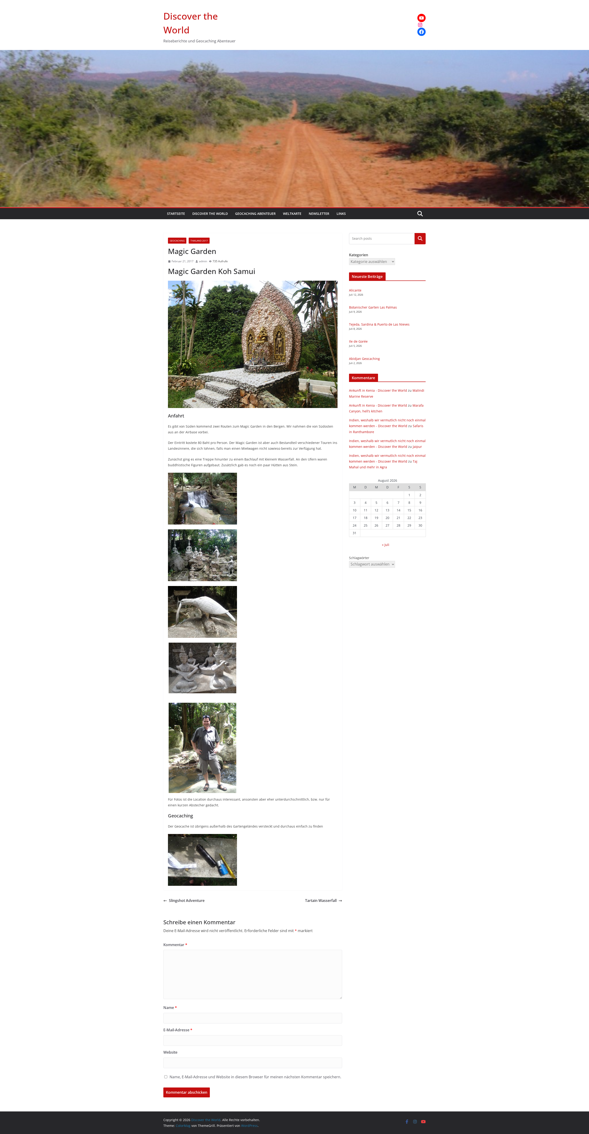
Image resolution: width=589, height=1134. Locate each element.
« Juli (385, 544)
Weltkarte (292, 213)
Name (170, 1007)
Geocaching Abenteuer (255, 213)
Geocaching (177, 240)
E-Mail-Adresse (177, 1029)
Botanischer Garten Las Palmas (373, 307)
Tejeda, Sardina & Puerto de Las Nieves (379, 324)
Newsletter (319, 213)
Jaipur (417, 446)
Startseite (176, 213)
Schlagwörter (359, 558)
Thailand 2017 (199, 240)
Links (341, 213)
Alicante (355, 290)
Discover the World (210, 213)
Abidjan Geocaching (364, 358)
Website (170, 1052)
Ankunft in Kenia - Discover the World (378, 390)
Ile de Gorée (358, 341)
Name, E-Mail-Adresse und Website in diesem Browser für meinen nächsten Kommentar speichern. (255, 1076)
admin (203, 261)
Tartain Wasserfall (321, 900)
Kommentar (175, 944)
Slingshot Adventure (187, 900)
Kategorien (420, 238)
